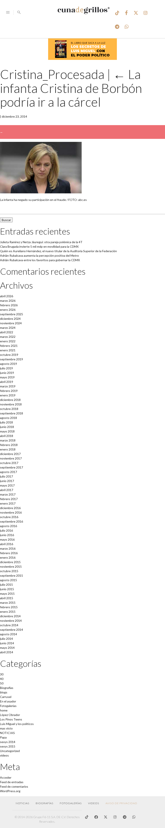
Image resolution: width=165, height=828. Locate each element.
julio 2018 (6, 422)
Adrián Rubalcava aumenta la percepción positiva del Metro (39, 255)
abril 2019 (6, 382)
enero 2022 (7, 341)
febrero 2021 (9, 345)
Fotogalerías (8, 706)
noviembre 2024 (11, 323)
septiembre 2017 (11, 467)
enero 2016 (7, 557)
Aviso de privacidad (121, 803)
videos (4, 755)
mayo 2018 (7, 431)
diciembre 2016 (10, 508)
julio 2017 (6, 476)
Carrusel (5, 697)
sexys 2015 (7, 746)
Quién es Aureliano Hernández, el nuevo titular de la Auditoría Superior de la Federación (58, 251)
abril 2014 (6, 652)
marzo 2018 (7, 440)
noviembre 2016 (11, 512)
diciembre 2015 (10, 562)
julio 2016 (6, 530)
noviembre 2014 (11, 620)
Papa (3, 737)
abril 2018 (6, 436)
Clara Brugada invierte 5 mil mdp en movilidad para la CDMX (39, 246)
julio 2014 (6, 638)
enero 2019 (7, 395)
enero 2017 (7, 503)
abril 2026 (6, 296)
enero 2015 (7, 611)
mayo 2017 (7, 485)
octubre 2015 (9, 571)
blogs (3, 692)
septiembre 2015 (11, 575)
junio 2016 (7, 535)
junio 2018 (7, 427)
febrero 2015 (9, 607)
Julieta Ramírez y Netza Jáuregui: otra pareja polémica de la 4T (41, 242)
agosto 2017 (8, 472)
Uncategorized (10, 751)
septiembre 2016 (11, 521)
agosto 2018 (8, 418)
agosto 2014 (8, 634)
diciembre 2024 (10, 318)
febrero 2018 (9, 445)
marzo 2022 (7, 336)
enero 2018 (7, 449)
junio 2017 (7, 481)
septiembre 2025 (11, 314)
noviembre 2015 (11, 566)
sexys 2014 (7, 742)
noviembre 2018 (11, 404)
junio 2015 (7, 589)
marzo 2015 (7, 602)
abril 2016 (6, 544)
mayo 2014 (7, 647)
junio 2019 (7, 373)
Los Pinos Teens (11, 719)
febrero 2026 (9, 305)
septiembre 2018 (11, 413)
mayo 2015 (7, 593)
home (4, 710)
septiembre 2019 (11, 359)
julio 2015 (6, 584)
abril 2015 (6, 598)
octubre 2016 (9, 517)
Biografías (6, 688)
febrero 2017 (9, 499)
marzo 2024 (7, 327)
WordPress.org (10, 791)
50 (1, 683)
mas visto (6, 728)
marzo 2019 (7, 386)
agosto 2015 (8, 580)
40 (1, 679)
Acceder (5, 777)
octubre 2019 (9, 354)
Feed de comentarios (14, 786)
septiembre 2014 (11, 629)
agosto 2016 (8, 526)
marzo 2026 (7, 300)
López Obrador (10, 715)
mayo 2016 (7, 539)
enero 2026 (7, 309)
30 (1, 674)
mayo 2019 (7, 377)
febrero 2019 (9, 391)
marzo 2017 (7, 494)
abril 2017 (6, 490)
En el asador (8, 701)
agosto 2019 (8, 363)
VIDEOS (93, 803)
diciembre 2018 (10, 400)
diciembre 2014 (10, 616)
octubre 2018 (9, 409)
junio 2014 (7, 643)
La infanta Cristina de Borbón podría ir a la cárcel (71, 88)
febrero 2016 (9, 553)
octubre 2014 (9, 625)
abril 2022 (6, 332)
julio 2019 (6, 368)
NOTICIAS (7, 733)
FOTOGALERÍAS (71, 803)
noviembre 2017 (11, 458)
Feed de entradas (11, 782)
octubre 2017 (9, 463)
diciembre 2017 (10, 454)
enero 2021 (7, 350)
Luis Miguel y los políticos (17, 724)
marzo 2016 (7, 548)
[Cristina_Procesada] (41, 192)
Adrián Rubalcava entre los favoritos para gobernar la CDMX (40, 260)
